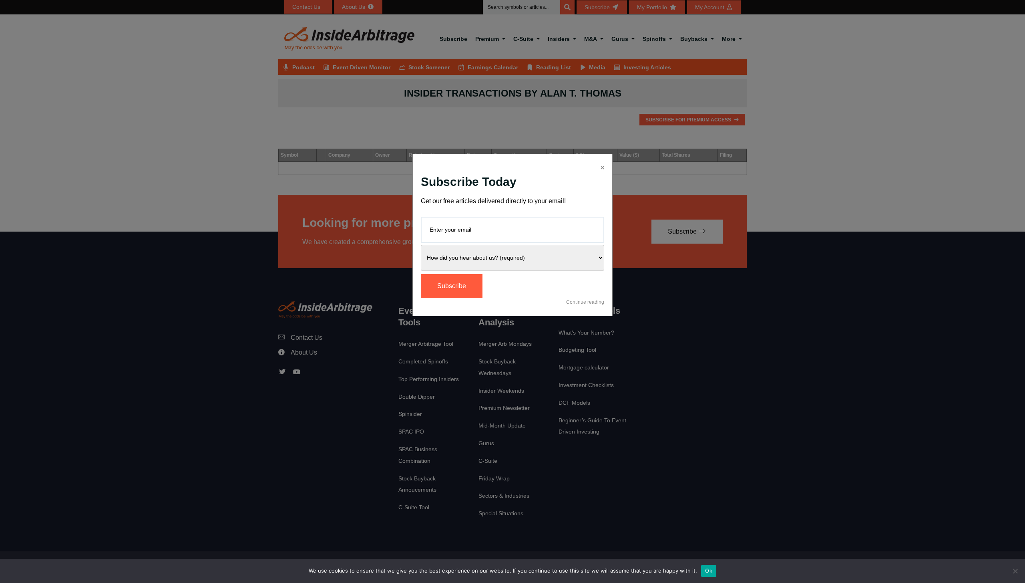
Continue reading (585, 302)
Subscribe (451, 285)
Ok (708, 570)
